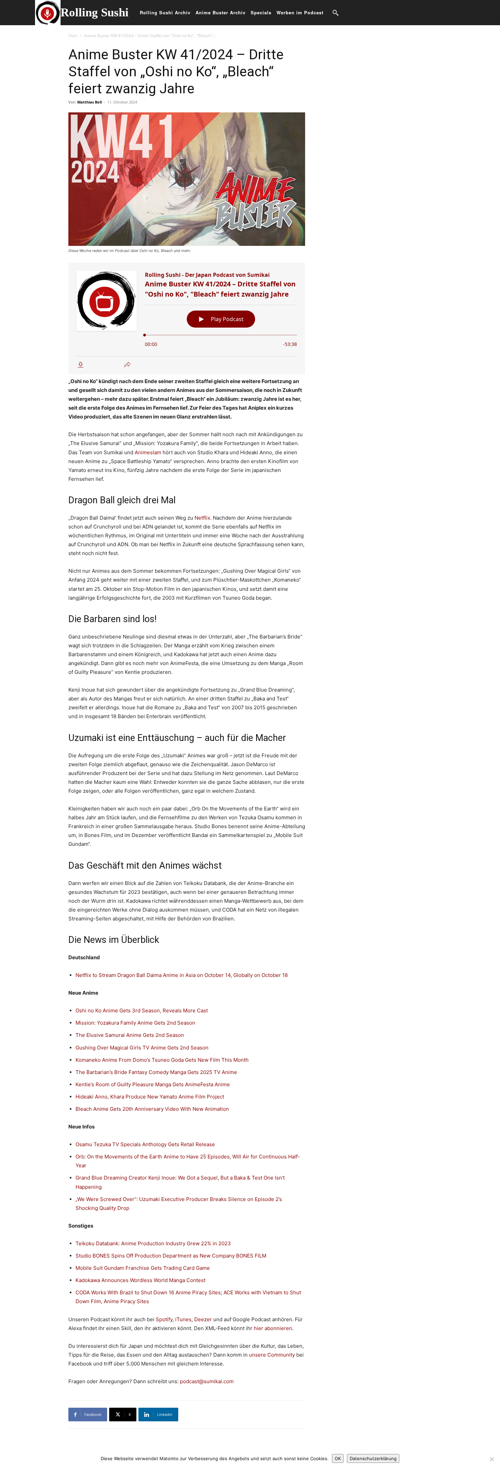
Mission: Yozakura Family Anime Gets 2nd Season (135, 1023)
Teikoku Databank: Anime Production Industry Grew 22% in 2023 (153, 1243)
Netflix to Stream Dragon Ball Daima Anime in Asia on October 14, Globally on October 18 (182, 975)
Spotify (164, 1319)
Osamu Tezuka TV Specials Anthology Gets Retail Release (145, 1144)
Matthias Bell (89, 102)
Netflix (202, 518)
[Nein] (491, 1459)
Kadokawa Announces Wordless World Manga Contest (140, 1280)
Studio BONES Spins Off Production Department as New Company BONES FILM (171, 1255)
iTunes (183, 1319)
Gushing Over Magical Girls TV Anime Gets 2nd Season (142, 1047)
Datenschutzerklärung (373, 1458)
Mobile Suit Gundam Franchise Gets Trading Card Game (143, 1268)
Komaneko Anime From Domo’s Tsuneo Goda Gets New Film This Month (162, 1060)
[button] (335, 12)
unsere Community (272, 1355)
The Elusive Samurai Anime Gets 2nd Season (130, 1035)
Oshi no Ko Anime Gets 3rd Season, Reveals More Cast (142, 1010)
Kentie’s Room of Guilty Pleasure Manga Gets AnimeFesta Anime (153, 1084)
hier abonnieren (273, 1328)
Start (73, 35)
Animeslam (148, 452)
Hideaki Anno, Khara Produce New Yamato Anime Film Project (150, 1096)
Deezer (203, 1319)
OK (338, 1458)
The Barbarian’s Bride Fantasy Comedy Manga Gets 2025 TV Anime (156, 1072)
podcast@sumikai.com (207, 1381)
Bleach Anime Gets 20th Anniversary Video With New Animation (152, 1109)
